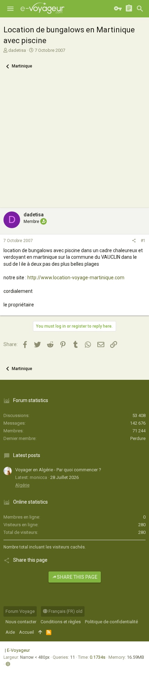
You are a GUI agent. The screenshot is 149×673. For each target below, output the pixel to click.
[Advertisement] (74, 143)
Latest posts (26, 455)
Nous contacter (21, 621)
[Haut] (40, 632)
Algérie (22, 485)
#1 (143, 240)
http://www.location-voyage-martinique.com (75, 277)
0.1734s (97, 657)
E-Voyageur (18, 650)
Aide (10, 632)
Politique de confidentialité (111, 621)
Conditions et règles (61, 621)
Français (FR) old (64, 611)
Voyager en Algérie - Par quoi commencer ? (58, 469)
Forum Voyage (20, 611)
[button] (10, 9)
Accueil (26, 632)
